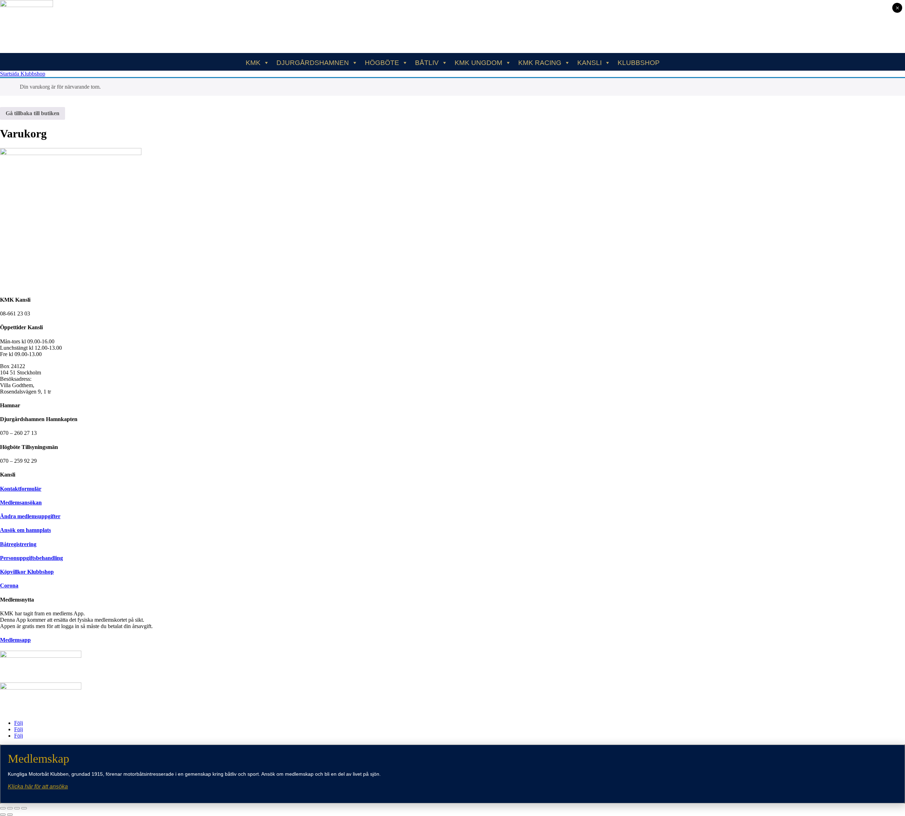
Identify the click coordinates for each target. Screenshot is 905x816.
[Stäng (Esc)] (24, 808)
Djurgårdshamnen (312, 62)
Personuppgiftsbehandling (31, 558)
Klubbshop (639, 62)
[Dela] (17, 808)
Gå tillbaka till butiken (32, 113)
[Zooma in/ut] (3, 808)
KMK (253, 62)
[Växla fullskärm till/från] (10, 808)
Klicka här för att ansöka (38, 787)
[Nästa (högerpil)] (10, 815)
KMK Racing (539, 62)
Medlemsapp (15, 640)
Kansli (589, 62)
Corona (9, 586)
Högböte (382, 62)
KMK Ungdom (478, 62)
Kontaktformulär (20, 489)
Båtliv (427, 62)
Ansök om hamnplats (25, 530)
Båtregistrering (18, 544)
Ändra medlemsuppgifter (30, 516)
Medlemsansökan (21, 502)
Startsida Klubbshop (22, 74)
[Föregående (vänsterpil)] (3, 815)
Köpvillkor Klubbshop (27, 572)
